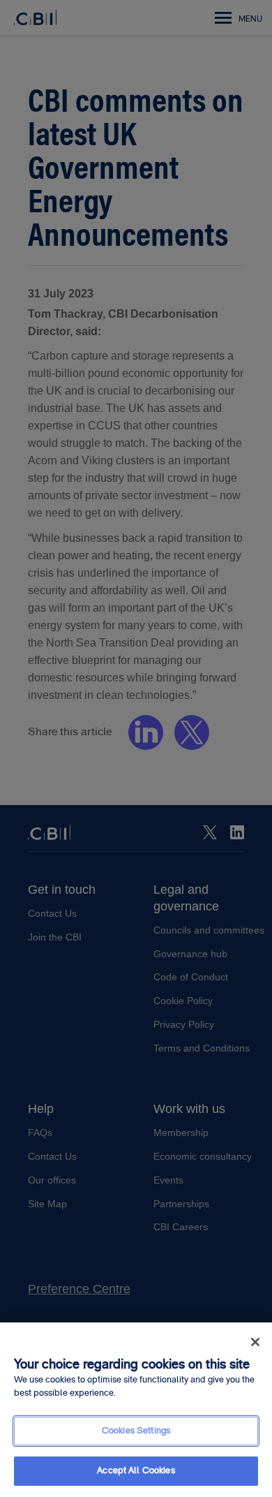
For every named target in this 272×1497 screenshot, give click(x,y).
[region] (136, 1409)
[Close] (255, 1342)
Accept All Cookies (135, 1470)
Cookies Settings (136, 1430)
